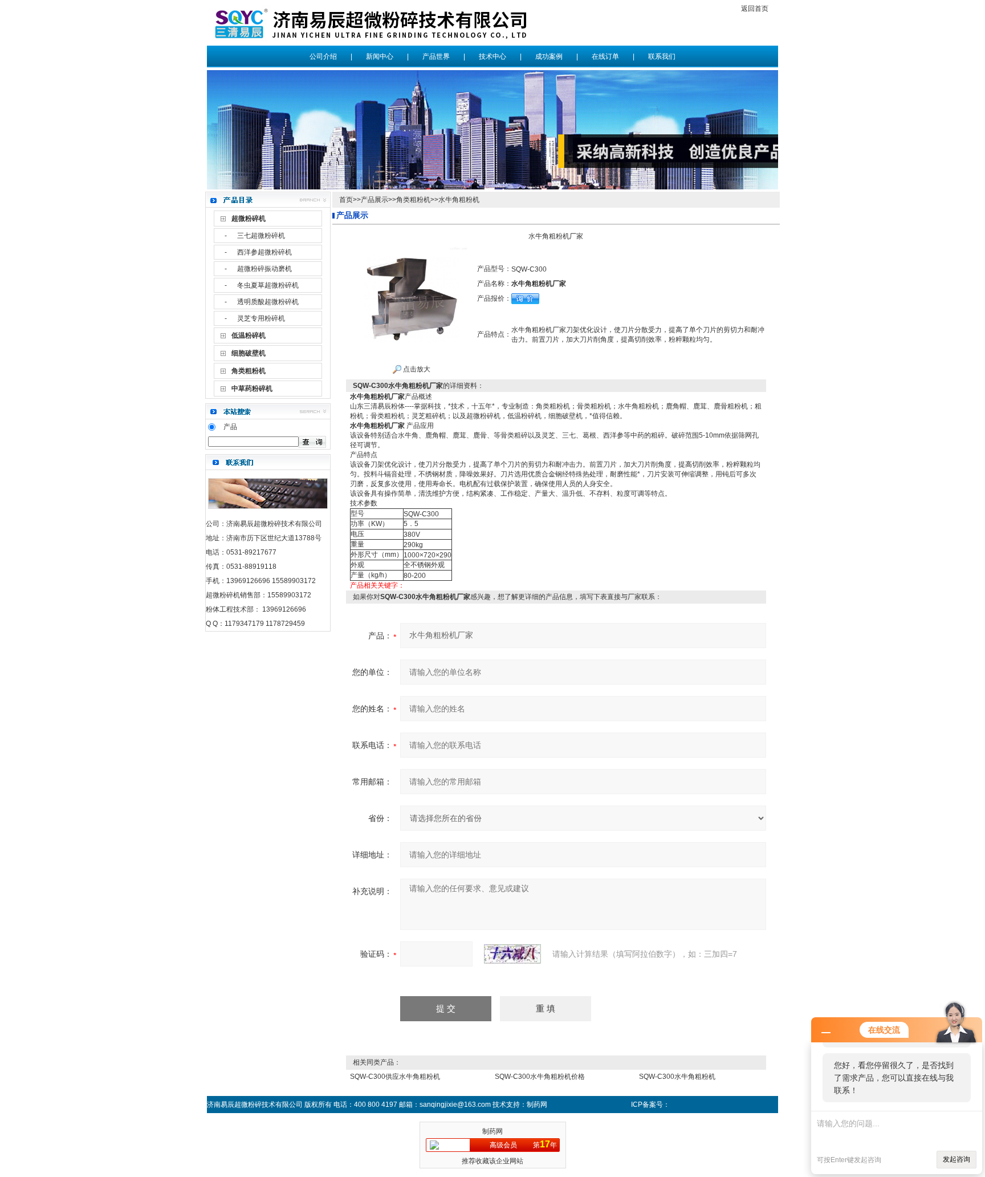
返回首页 (754, 9)
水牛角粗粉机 (458, 200)
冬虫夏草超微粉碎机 (268, 285)
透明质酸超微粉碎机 (268, 302)
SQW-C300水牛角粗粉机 (677, 1077)
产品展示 (374, 200)
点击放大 (415, 369)
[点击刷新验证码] (512, 954)
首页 (346, 200)
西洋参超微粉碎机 (264, 252)
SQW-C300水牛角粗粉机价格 (540, 1077)
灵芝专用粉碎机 (261, 318)
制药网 (492, 1131)
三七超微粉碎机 (261, 236)
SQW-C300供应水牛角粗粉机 (395, 1077)
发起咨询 (956, 1159)
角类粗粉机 (413, 200)
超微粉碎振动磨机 (264, 269)
